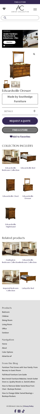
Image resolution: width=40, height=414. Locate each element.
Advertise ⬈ (7, 356)
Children (5, 316)
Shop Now (9, 42)
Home (4, 344)
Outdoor (5, 332)
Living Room (7, 324)
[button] (34, 54)
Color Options (7, 352)
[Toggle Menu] (35, 9)
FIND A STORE (20, 2)
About (4, 348)
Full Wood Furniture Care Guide (14, 374)
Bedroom (6, 312)
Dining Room (7, 320)
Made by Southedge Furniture (20, 99)
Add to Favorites (21, 136)
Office (4, 328)
